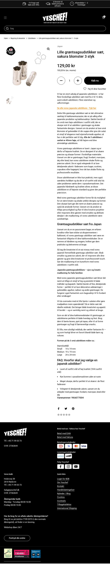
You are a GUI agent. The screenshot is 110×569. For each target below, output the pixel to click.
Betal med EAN (64, 433)
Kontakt (60, 486)
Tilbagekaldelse (64, 504)
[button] (103, 17)
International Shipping (67, 508)
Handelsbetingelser (65, 490)
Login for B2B (63, 479)
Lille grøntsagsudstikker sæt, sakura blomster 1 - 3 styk (58, 38)
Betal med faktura (65, 437)
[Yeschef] (55, 18)
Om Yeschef (62, 482)
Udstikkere (32, 38)
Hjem (6, 38)
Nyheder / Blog (63, 493)
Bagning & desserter (18, 38)
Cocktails (61, 501)
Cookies (61, 497)
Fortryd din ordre (17, 538)
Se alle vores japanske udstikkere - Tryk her (76, 108)
